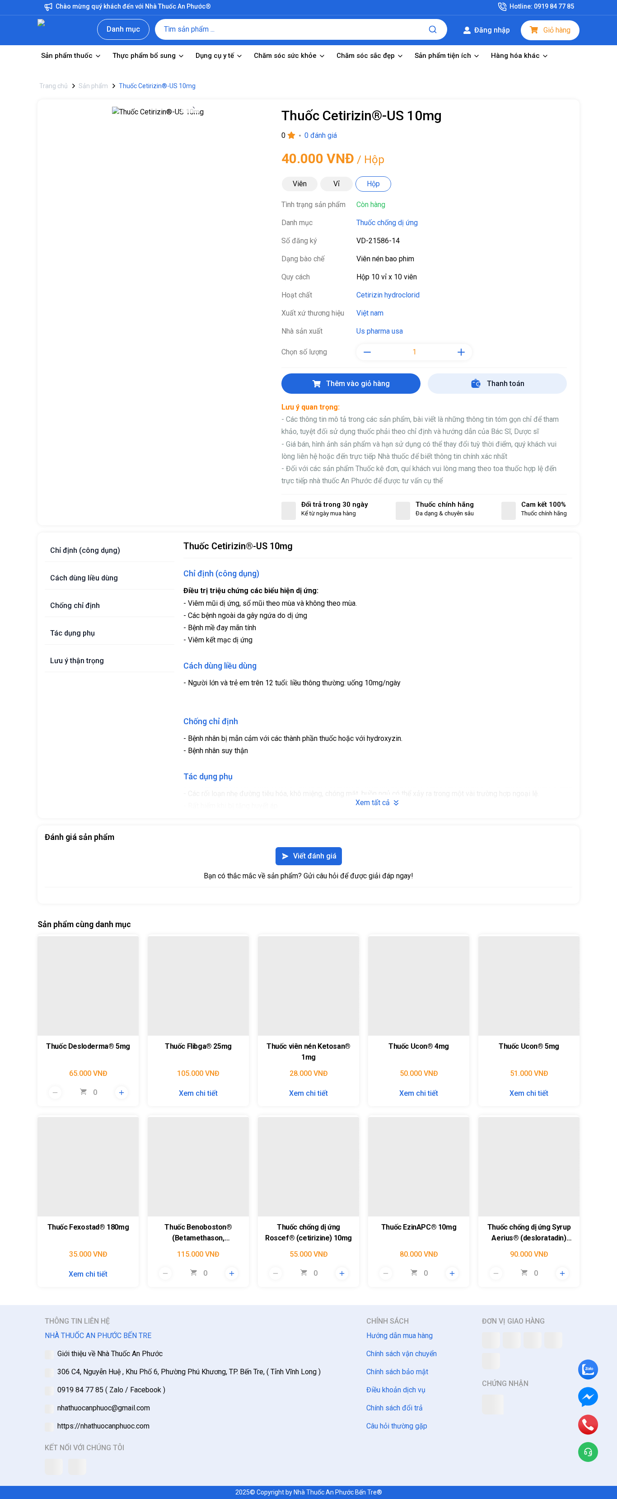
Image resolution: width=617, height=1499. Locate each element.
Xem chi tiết (198, 1093)
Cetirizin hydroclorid (388, 295)
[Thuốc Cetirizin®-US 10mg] (158, 115)
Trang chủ (53, 86)
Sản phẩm (93, 86)
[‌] (88, 985)
